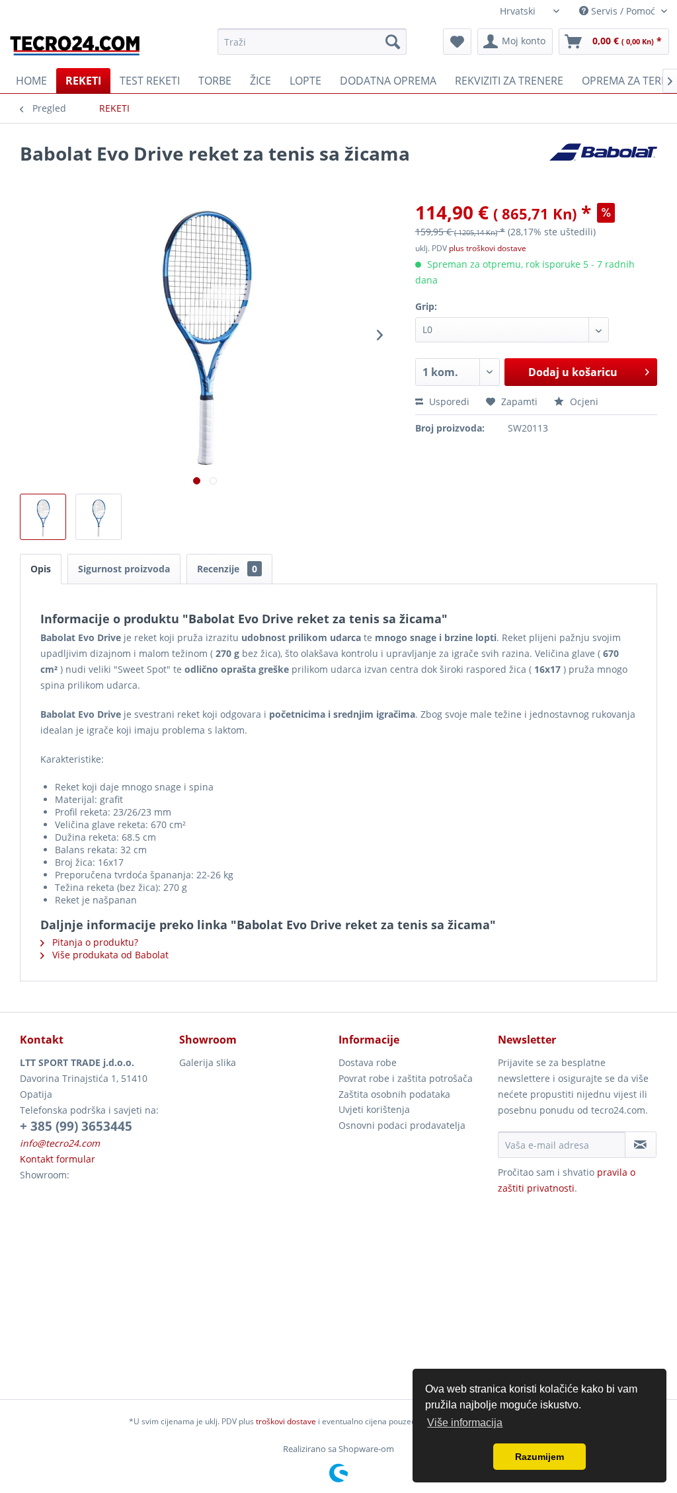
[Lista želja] (457, 41)
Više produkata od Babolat (109, 954)
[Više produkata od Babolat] (603, 166)
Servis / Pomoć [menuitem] (623, 11)
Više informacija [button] (464, 1422)
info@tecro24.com (60, 1143)
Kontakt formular (57, 1159)
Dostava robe (367, 1062)
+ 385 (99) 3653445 (76, 1126)
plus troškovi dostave (487, 248)
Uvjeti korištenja (374, 1109)
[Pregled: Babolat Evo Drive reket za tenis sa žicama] (43, 517)
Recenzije (227, 568)
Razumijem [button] (539, 1456)
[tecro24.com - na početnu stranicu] (76, 44)
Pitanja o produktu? (94, 942)
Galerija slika (207, 1062)
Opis (40, 568)
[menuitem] (312, 41)
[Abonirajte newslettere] (641, 1144)
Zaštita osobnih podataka (394, 1094)
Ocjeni (582, 401)
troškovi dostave (286, 1421)
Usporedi (447, 401)
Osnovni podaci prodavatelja (401, 1125)
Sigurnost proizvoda (124, 568)
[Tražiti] (393, 41)
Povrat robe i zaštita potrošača (405, 1078)
